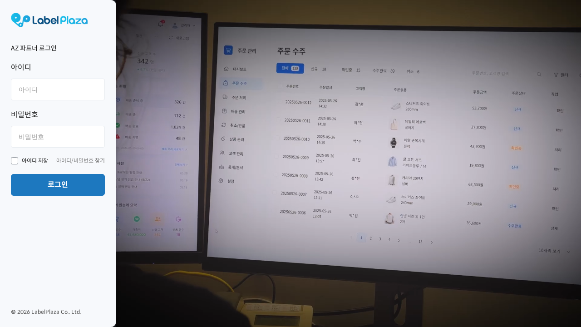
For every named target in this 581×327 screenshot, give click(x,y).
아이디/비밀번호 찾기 (80, 160)
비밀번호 (24, 114)
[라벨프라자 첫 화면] (58, 20)
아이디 (21, 67)
